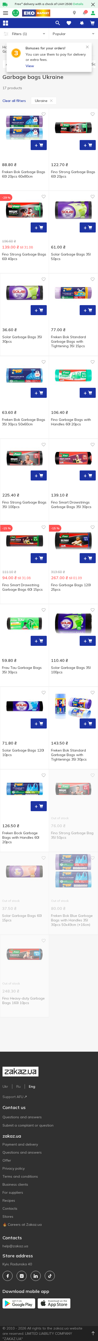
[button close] (92, 4)
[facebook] (8, 1276)
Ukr (5, 1086)
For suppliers (13, 1192)
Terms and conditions (20, 1176)
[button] (74, 13)
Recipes (9, 1200)
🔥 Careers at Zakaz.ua (22, 1224)
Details (78, 4)
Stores (8, 1216)
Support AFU (13, 1096)
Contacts (10, 1208)
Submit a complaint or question (28, 1125)
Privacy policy (14, 1168)
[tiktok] (50, 1276)
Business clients (15, 1184)
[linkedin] (36, 1276)
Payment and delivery (20, 1144)
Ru (18, 1086)
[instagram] (22, 1276)
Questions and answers (22, 1117)
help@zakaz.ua (15, 1246)
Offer (7, 1160)
